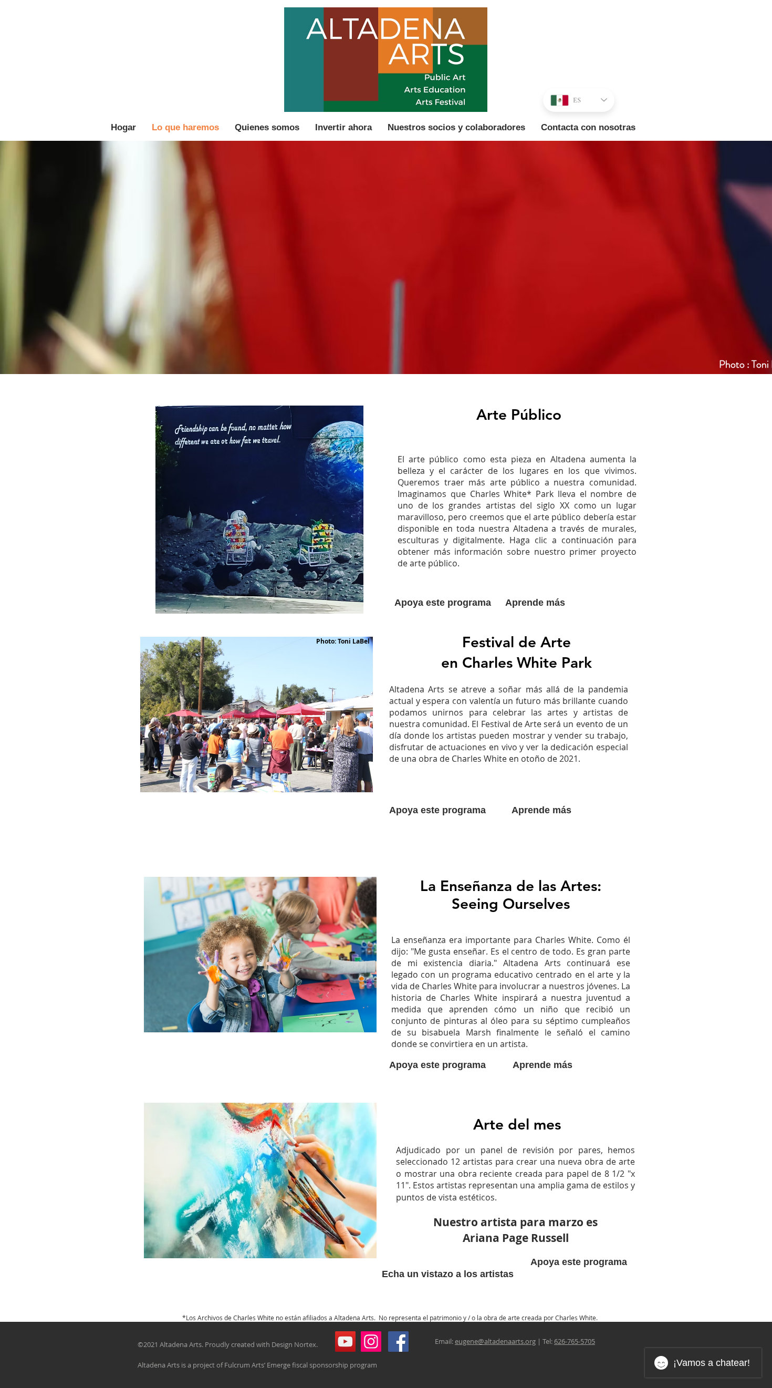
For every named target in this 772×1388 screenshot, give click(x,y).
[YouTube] (345, 1341)
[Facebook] (398, 1341)
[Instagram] (371, 1341)
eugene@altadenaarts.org (495, 1341)
